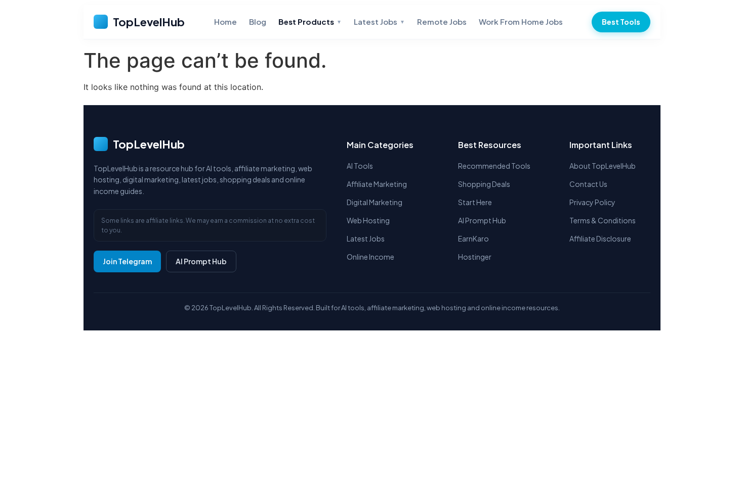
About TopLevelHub (602, 165)
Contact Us (588, 183)
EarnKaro (473, 238)
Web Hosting (368, 220)
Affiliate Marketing (377, 183)
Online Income (370, 256)
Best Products (310, 21)
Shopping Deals (484, 183)
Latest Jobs (379, 21)
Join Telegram (127, 261)
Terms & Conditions (602, 220)
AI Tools (360, 165)
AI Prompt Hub (201, 261)
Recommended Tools (494, 165)
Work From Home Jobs (521, 21)
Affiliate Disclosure (600, 238)
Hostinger (474, 256)
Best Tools (621, 21)
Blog (257, 21)
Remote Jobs (442, 21)
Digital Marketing (374, 202)
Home (225, 21)
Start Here (475, 202)
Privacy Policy (592, 202)
